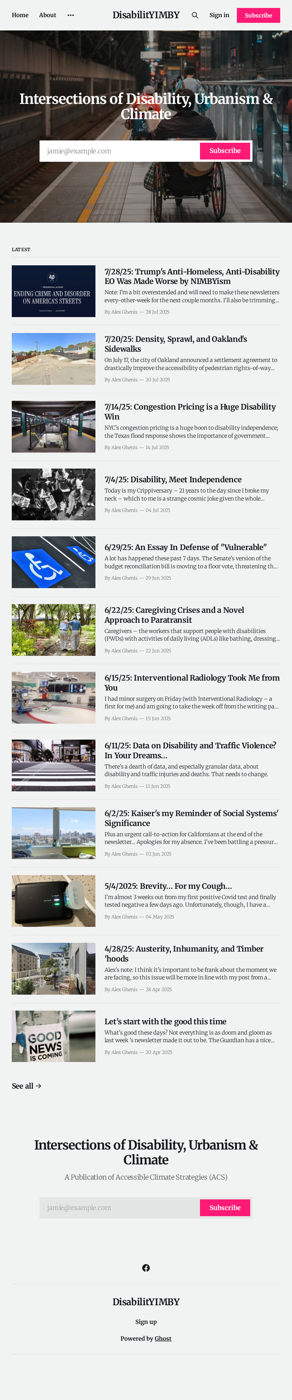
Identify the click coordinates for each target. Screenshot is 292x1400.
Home (20, 15)
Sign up (146, 1321)
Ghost (163, 1338)
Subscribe (258, 15)
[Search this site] (195, 15)
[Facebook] (146, 1268)
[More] (71, 15)
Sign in (219, 15)
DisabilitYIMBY (146, 15)
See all (22, 1086)
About (47, 15)
